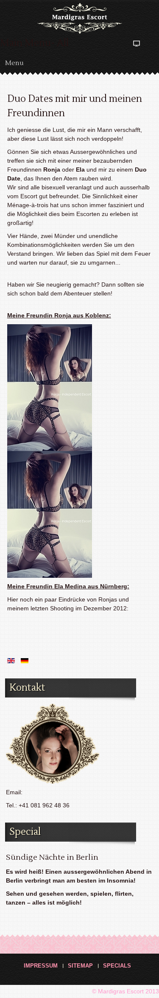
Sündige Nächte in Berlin (52, 857)
